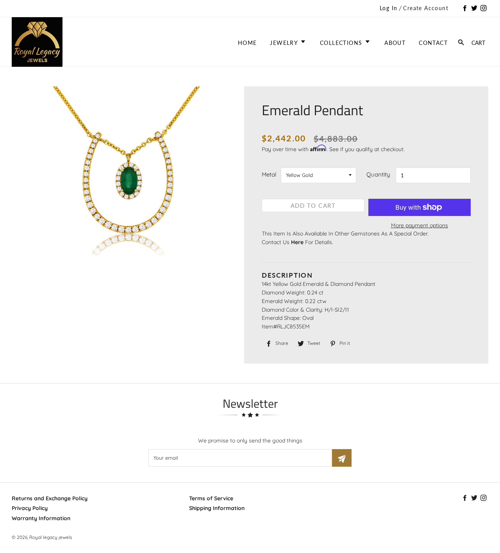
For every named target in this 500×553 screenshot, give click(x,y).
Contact (433, 42)
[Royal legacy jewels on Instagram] (484, 8)
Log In (388, 8)
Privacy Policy (30, 508)
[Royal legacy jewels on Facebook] (466, 8)
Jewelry (285, 42)
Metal (269, 174)
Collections (342, 42)
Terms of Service (211, 498)
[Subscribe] (342, 458)
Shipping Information (217, 508)
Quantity (378, 174)
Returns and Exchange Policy (50, 498)
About (394, 42)
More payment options (419, 225)
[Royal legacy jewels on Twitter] (475, 8)
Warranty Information (41, 518)
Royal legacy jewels (50, 537)
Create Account (425, 8)
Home (247, 42)
